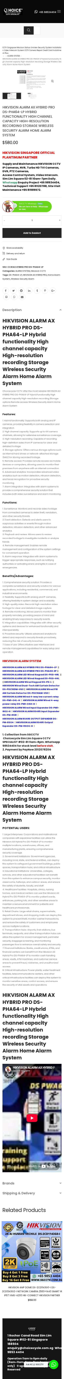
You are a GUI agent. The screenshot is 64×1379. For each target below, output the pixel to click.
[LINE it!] (6, 297)
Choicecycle (11, 738)
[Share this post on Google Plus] (53, 290)
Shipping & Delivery (18, 1193)
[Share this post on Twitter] (13, 290)
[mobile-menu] (59, 11)
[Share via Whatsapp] (14, 297)
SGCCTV (33, 734)
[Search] (29, 30)
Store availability (14, 247)
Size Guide (11, 259)
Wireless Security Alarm (22, 278)
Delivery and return (15, 253)
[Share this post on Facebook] (5, 290)
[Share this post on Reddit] (21, 290)
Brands (8, 1183)
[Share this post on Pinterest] (45, 290)
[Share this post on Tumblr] (37, 290)
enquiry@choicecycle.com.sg (30, 1348)
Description (12, 310)
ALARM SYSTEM (13, 56)
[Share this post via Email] (22, 297)
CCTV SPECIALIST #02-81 (26, 740)
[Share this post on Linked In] (29, 290)
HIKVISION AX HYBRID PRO (35, 274)
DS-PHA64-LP (15, 274)
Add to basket (32, 233)
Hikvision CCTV (38, 271)
